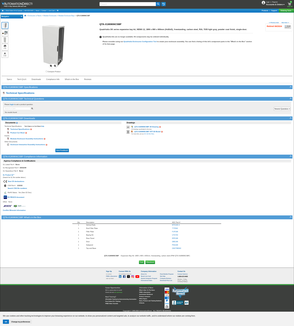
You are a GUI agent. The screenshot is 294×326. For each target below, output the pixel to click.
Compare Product (54, 71)
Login (268, 2)
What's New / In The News (147, 290)
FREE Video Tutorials (111, 303)
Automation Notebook (146, 294)
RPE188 (175, 238)
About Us (144, 274)
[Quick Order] (57, 11)
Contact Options (183, 274)
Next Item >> (285, 22)
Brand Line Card (146, 276)
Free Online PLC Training (112, 301)
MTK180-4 (176, 225)
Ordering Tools (286, 10)
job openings (118, 292)
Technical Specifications (19, 93)
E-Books (141, 303)
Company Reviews (165, 278)
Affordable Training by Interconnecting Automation (120, 299)
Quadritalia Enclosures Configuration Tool (140, 41)
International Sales (146, 280)
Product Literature (144, 296)
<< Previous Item (274, 22)
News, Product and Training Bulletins (150, 300)
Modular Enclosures (50, 16)
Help (42, 126)
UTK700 (175, 235)
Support (274, 10)
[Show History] (163, 4)
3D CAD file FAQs (149, 134)
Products (265, 10)
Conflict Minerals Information (14, 210)
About (37, 10)
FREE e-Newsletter (144, 292)
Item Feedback (62, 150)
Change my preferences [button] (20, 322)
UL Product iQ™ (8, 175)
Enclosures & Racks (35, 16)
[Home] (3, 11)
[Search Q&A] (32, 108)
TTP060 (175, 228)
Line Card (51, 10)
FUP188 (175, 232)
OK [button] (6, 322)
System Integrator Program (149, 278)
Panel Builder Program (167, 274)
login (12, 104)
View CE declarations (16, 181)
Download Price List (166, 280)
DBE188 (175, 241)
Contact (43, 10)
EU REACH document (16, 197)
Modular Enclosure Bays (66, 16)
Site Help (162, 276)
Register (275, 2)
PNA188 (175, 245)
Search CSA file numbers (17, 188)
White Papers (143, 298)
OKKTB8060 (176, 248)
